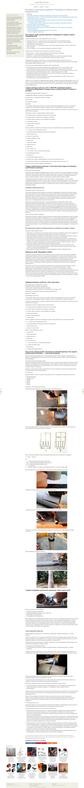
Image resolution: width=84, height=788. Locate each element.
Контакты (30, 783)
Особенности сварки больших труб (37, 21)
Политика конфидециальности (34, 785)
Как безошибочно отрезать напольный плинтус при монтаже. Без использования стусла (14, 24)
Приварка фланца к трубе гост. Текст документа (38, 26)
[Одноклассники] (52, 743)
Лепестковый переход (28, 738)
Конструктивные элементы (62, 735)
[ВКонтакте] (30, 743)
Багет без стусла (42, 2)
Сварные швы (36, 735)
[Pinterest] (41, 743)
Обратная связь (54, 783)
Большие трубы (42, 736)
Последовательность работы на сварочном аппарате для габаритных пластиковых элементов (50, 23)
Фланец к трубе (72, 736)
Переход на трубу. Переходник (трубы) (36, 24)
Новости (41, 6)
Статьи (47, 6)
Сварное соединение (36, 738)
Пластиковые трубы (37, 736)
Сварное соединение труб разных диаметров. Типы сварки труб (42, 30)
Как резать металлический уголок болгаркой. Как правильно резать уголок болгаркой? (14, 19)
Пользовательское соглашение (37, 783)
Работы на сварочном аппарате (51, 736)
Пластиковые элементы (60, 736)
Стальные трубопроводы (49, 735)
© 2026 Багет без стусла (10, 783)
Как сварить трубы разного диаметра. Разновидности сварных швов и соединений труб (47, 15)
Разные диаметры (42, 738)
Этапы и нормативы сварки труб (36, 32)
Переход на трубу (66, 736)
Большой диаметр (70, 735)
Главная (36, 6)
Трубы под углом (42, 735)
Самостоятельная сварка (29, 736)
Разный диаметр (31, 735)
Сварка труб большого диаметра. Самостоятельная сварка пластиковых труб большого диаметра (49, 20)
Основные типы (55, 735)
